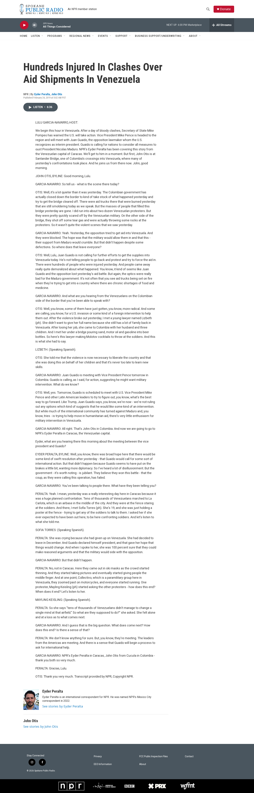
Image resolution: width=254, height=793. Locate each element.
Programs (54, 36)
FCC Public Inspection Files (153, 756)
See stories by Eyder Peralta (62, 706)
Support (121, 36)
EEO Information (103, 764)
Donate (225, 9)
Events (103, 36)
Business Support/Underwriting (158, 36)
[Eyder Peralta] (31, 699)
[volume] (34, 25)
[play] (24, 25)
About (193, 36)
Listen (35, 36)
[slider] (40, 25)
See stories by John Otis (40, 726)
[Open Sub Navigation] (42, 36)
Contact (189, 756)
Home (23, 36)
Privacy (98, 756)
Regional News (80, 36)
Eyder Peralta (42, 94)
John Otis (56, 94)
